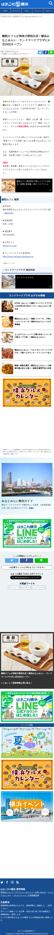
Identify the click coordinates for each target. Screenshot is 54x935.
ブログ (5, 11)
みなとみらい (25, 587)
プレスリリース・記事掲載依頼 (26, 895)
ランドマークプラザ (38, 587)
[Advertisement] (27, 24)
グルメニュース (14, 587)
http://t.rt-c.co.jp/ (10, 246)
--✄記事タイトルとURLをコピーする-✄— (15, 54)
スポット (48, 11)
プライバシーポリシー (24, 892)
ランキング (16, 11)
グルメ (27, 11)
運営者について (7, 892)
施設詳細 (9, 213)
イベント (38, 11)
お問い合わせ (40, 892)
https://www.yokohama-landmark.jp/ (18, 256)
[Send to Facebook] (45, 52)
